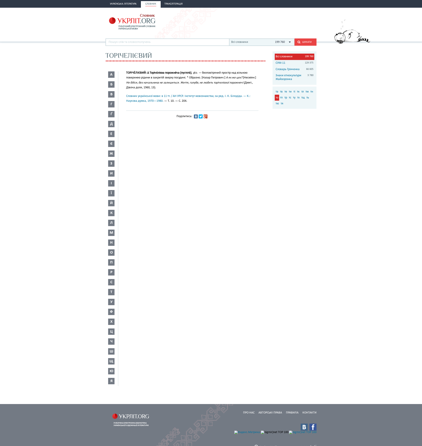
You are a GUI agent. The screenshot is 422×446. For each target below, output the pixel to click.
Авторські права (270, 412)
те (285, 91)
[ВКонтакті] (196, 116)
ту (294, 97)
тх (298, 97)
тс (290, 97)
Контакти (309, 412)
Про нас (249, 412)
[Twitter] (201, 116)
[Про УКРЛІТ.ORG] (352, 43)
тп (281, 97)
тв (281, 91)
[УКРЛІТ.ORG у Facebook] (312, 427)
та (277, 91)
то (277, 97)
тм (307, 91)
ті (294, 91)
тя (282, 103)
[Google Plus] (205, 116)
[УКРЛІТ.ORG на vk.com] (304, 427)
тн (311, 91)
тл (302, 91)
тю (277, 103)
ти (290, 91)
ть (307, 97)
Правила (292, 412)
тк (298, 91)
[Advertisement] (265, 21)
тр (285, 97)
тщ (303, 97)
